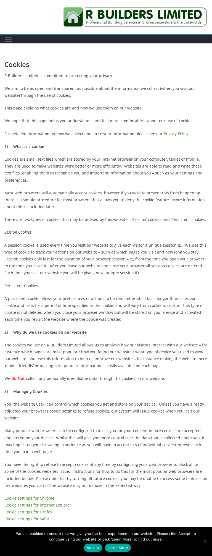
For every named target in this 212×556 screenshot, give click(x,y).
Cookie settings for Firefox (28, 512)
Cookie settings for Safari (27, 518)
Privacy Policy (176, 133)
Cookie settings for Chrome (29, 498)
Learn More (118, 547)
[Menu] (8, 39)
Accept (93, 547)
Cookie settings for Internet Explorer (37, 505)
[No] (205, 541)
